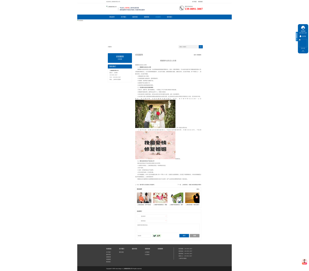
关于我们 (194, 1)
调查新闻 (146, 17)
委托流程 (121, 252)
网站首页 (112, 17)
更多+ (198, 189)
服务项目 (135, 17)
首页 (195, 54)
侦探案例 (158, 17)
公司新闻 (147, 252)
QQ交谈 (304, 36)
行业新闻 (147, 254)
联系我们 (200, 1)
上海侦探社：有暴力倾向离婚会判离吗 (191, 184)
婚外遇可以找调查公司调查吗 (147, 184)
